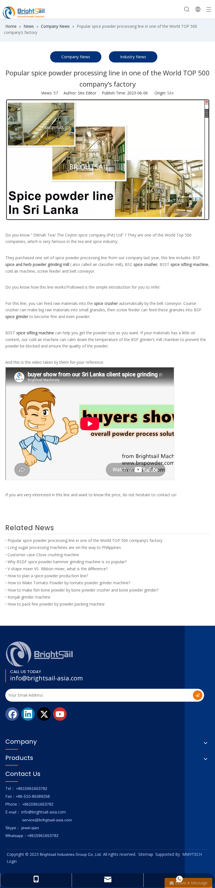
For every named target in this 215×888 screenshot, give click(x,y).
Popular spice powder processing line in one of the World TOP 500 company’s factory (85, 540)
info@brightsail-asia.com (46, 678)
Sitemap (145, 854)
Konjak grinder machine (29, 597)
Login (12, 861)
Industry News (133, 56)
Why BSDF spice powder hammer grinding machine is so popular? (67, 561)
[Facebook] (12, 714)
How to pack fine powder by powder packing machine (56, 604)
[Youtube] (60, 714)
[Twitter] (44, 714)
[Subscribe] (197, 695)
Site (170, 93)
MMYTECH (192, 854)
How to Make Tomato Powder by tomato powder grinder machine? (69, 582)
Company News (75, 56)
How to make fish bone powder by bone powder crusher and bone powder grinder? (83, 590)
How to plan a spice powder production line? (48, 575)
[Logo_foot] (39, 654)
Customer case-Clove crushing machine (43, 554)
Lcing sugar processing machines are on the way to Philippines (64, 547)
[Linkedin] (28, 714)
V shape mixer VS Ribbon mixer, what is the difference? (58, 568)
